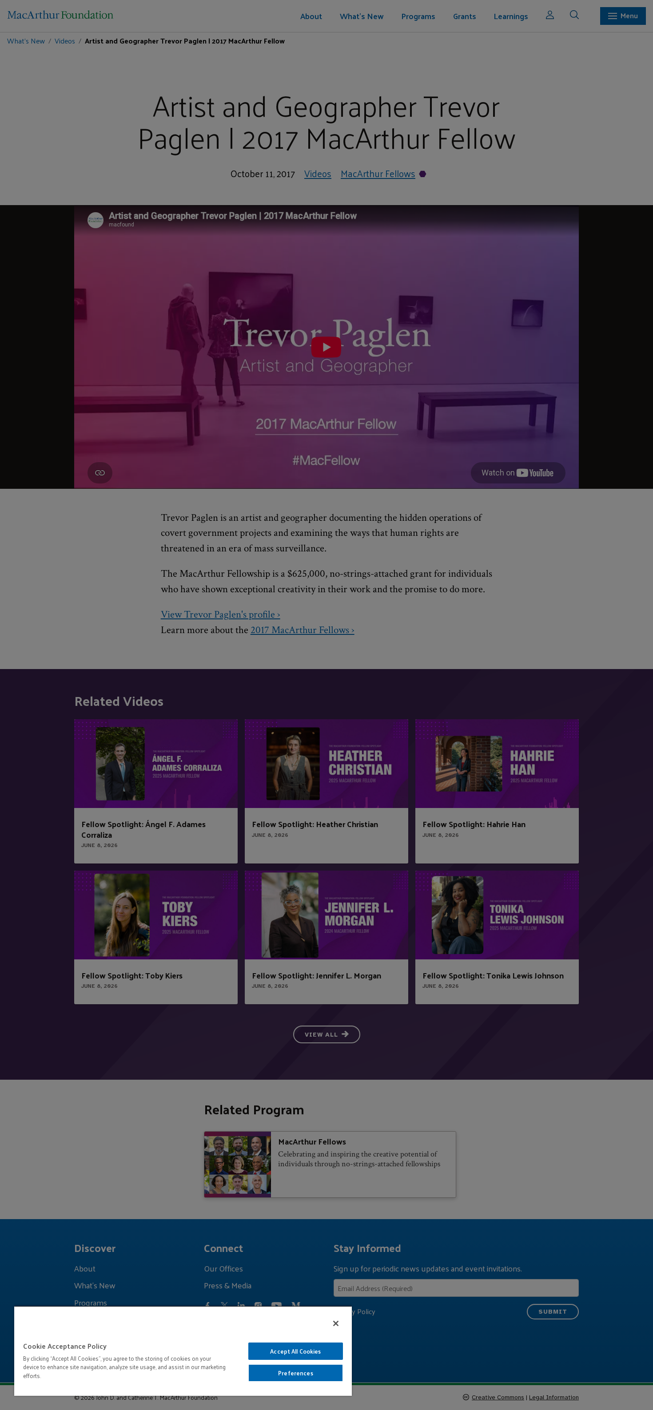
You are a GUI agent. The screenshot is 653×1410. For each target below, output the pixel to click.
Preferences (295, 1373)
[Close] (336, 1323)
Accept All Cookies (295, 1351)
